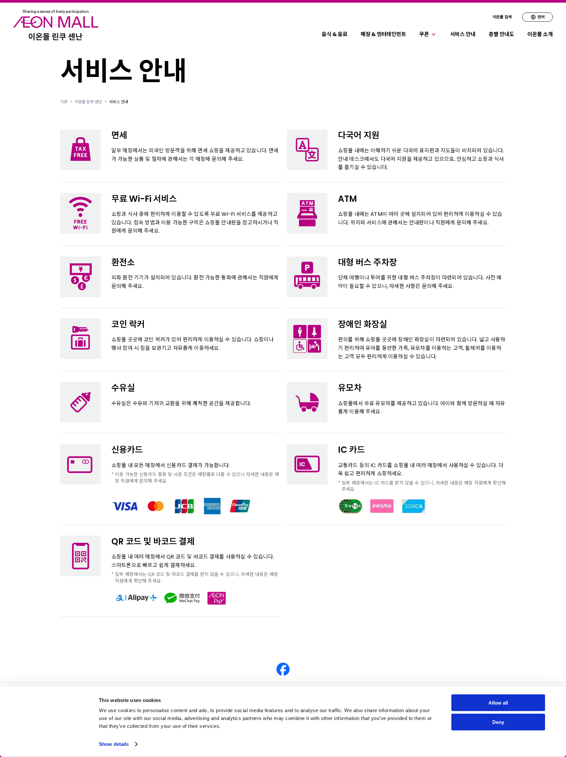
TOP (63, 101)
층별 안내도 (501, 34)
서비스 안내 (463, 34)
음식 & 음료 (335, 34)
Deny (498, 722)
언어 (541, 17)
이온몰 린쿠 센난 (88, 101)
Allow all (498, 703)
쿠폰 (424, 34)
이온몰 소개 (540, 34)
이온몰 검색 (502, 17)
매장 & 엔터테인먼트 (383, 34)
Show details (114, 744)
